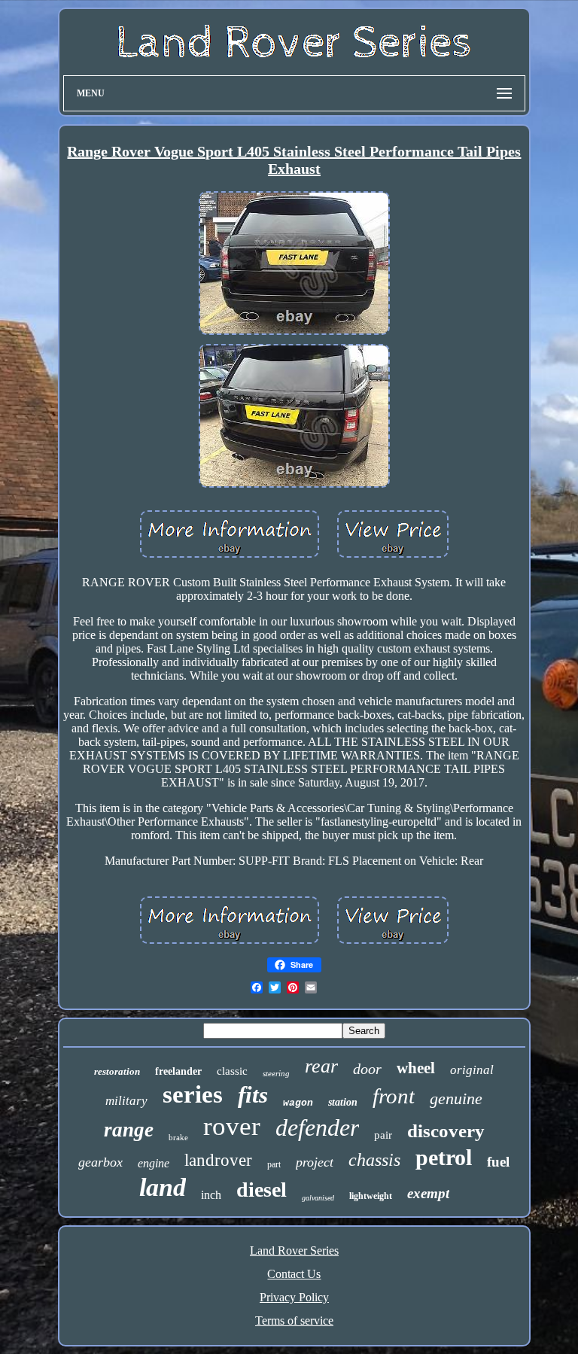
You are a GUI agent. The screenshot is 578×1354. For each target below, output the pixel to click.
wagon (298, 1103)
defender (317, 1127)
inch (211, 1194)
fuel (498, 1162)
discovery (446, 1131)
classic (232, 1071)
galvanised (318, 1198)
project (314, 1162)
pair (383, 1135)
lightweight (370, 1196)
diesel (261, 1189)
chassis (374, 1160)
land (162, 1187)
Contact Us (294, 1273)
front (394, 1096)
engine (153, 1163)
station (342, 1102)
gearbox (100, 1162)
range (129, 1129)
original (472, 1070)
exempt (428, 1193)
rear (321, 1066)
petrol (443, 1157)
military (126, 1101)
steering (276, 1073)
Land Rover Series (294, 1250)
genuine (456, 1098)
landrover (218, 1160)
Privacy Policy (294, 1297)
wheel (416, 1068)
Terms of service (294, 1320)
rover (231, 1126)
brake (178, 1137)
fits (253, 1095)
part (274, 1164)
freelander (178, 1071)
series (193, 1094)
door (367, 1068)
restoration (117, 1071)
